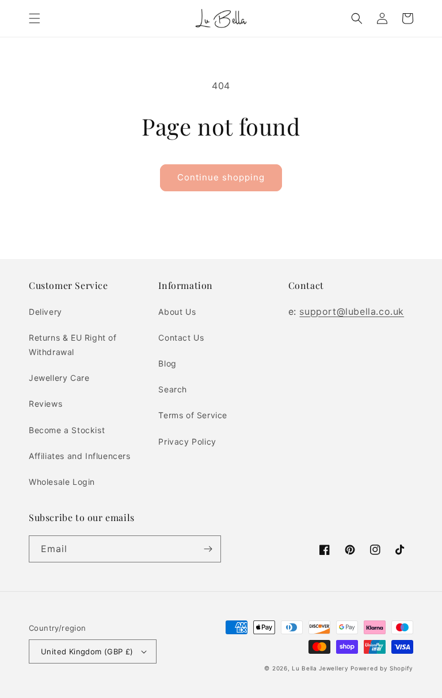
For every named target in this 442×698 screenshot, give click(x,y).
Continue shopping (221, 177)
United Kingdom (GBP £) (87, 651)
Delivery (45, 312)
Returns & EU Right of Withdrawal (73, 345)
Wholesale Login (62, 482)
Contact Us (181, 337)
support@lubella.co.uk (351, 311)
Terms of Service (192, 415)
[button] (34, 18)
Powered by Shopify (381, 668)
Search (172, 389)
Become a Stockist (67, 430)
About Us (177, 312)
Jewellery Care (59, 378)
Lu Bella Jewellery (320, 668)
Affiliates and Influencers (80, 456)
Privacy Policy (187, 441)
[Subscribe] (207, 548)
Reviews (45, 403)
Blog (167, 363)
